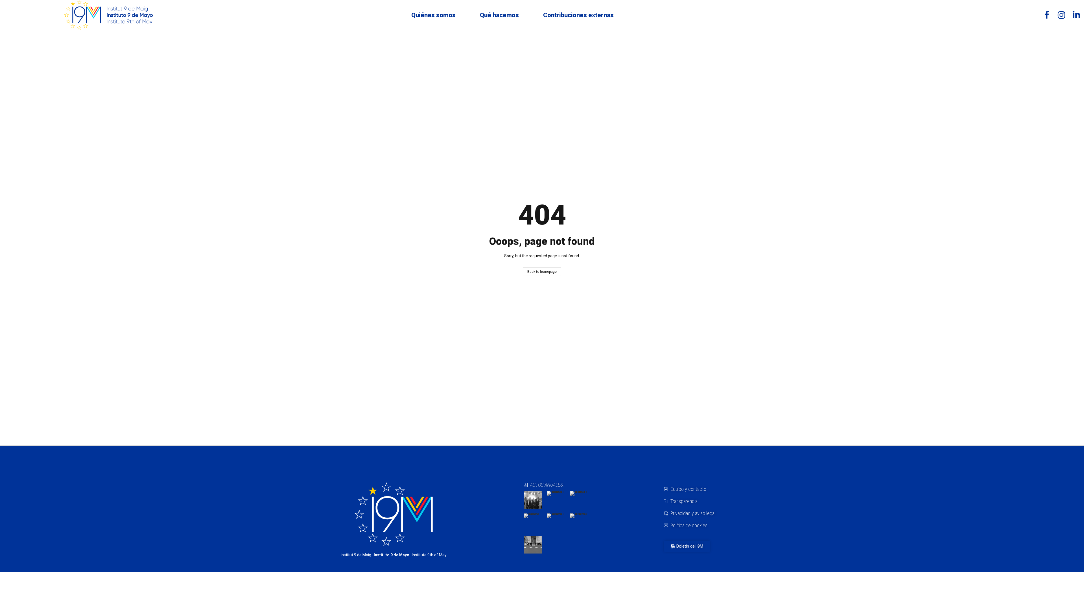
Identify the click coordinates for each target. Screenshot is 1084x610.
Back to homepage (542, 272)
